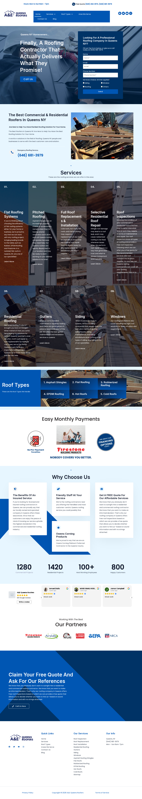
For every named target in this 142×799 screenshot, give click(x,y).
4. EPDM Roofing (54, 393)
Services (49, 14)
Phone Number (89, 71)
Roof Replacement (81, 741)
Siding (87, 83)
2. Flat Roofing (81, 382)
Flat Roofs (78, 761)
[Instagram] (23, 747)
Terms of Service (102, 792)
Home (37, 14)
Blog (54, 19)
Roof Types (65, 14)
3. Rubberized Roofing (109, 384)
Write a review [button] (24, 602)
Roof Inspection (80, 739)
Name (85, 54)
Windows (77, 755)
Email (85, 62)
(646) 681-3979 (105, 4)
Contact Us (42, 19)
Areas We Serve (47, 747)
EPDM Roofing (79, 766)
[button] (131, 597)
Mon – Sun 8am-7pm (114, 744)
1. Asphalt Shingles (55, 382)
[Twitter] (14, 747)
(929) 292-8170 (91, 4)
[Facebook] (9, 747)
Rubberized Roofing (81, 763)
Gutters (77, 750)
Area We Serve (85, 14)
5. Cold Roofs (109, 393)
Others (106, 87)
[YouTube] (19, 747)
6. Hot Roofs (79, 393)
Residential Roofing (81, 747)
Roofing (88, 87)
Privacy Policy (27, 792)
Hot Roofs (77, 769)
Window (106, 83)
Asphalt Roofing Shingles (84, 758)
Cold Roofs (78, 772)
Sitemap (77, 774)
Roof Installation (80, 744)
